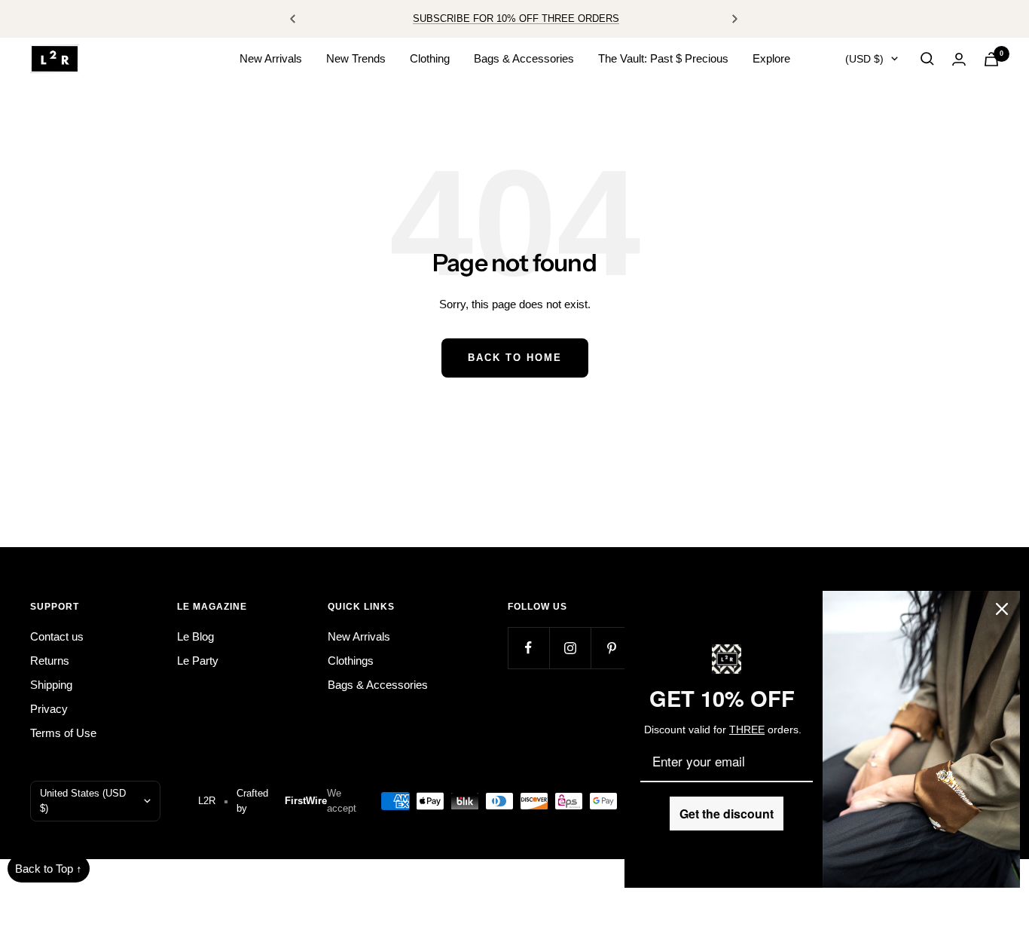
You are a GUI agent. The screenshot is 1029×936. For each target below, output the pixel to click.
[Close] (1002, 609)
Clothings (351, 660)
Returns (49, 660)
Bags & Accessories (524, 58)
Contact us (57, 636)
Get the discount (726, 813)
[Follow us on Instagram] (570, 647)
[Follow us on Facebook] (528, 647)
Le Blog (195, 636)
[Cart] (991, 59)
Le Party (197, 660)
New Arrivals (271, 58)
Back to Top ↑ (48, 868)
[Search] (927, 59)
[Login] (959, 59)
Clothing (430, 58)
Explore (771, 58)
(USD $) (864, 59)
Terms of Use (63, 732)
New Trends (356, 58)
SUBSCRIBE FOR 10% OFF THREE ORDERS (516, 18)
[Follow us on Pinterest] (611, 647)
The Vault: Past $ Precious (663, 58)
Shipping (51, 684)
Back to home (515, 357)
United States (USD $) (83, 801)
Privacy (49, 708)
